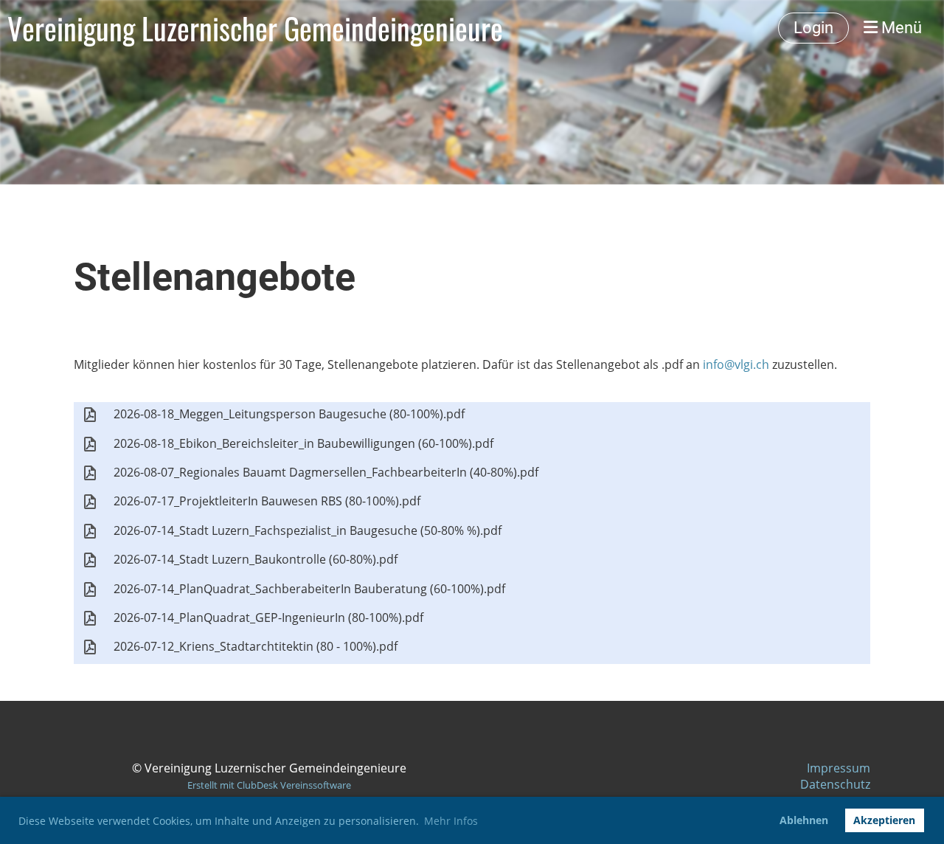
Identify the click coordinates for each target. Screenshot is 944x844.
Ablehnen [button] (804, 820)
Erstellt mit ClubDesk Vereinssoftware (269, 785)
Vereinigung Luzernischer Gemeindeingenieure (255, 28)
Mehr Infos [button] (451, 821)
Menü (900, 27)
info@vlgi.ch (736, 364)
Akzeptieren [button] (884, 820)
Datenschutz (835, 784)
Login (813, 27)
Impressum (838, 768)
